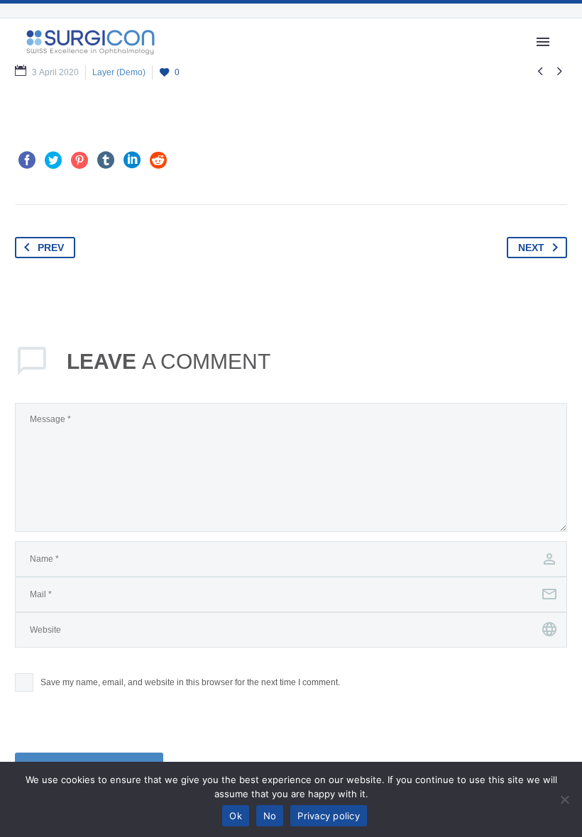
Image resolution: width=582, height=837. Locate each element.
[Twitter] (53, 160)
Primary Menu (543, 41)
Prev (51, 247)
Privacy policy (328, 815)
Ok (235, 815)
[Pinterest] (79, 160)
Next (531, 247)
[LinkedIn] (132, 160)
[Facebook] (26, 160)
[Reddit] (158, 160)
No (270, 815)
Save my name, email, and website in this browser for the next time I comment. (190, 682)
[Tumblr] (105, 160)
